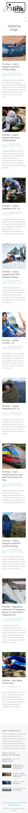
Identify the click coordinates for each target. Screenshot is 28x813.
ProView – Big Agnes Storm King (12, 681)
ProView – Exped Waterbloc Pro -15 (11, 207)
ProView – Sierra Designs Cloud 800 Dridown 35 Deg (11, 543)
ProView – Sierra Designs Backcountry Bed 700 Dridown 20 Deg (12, 476)
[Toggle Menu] (25, 17)
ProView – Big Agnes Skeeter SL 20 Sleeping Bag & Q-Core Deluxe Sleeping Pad (13, 610)
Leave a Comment (19, 76)
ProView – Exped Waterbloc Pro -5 (10, 407)
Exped (8, 213)
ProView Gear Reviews (12, 74)
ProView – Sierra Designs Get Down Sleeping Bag (11, 67)
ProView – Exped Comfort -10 (10, 341)
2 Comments (19, 146)
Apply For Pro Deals (8, 753)
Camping (4, 74)
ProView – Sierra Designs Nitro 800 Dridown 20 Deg (11, 274)
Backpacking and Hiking (15, 73)
